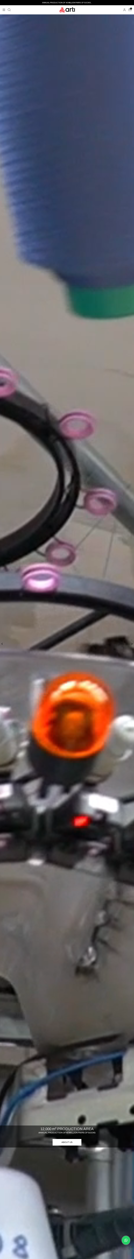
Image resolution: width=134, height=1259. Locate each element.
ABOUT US (67, 1142)
